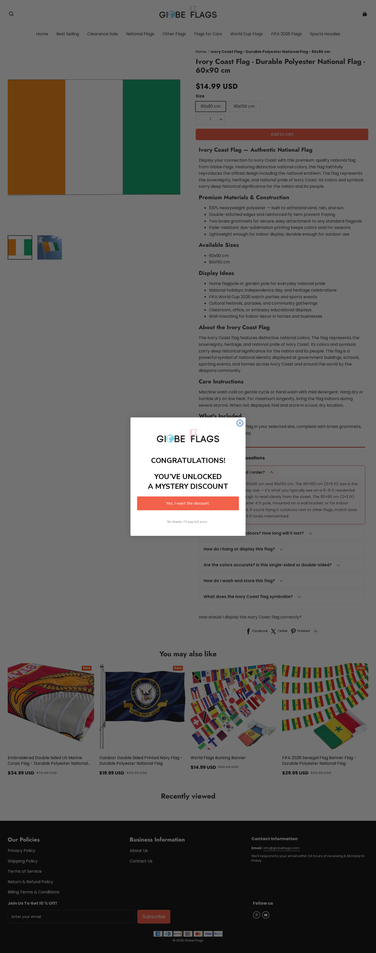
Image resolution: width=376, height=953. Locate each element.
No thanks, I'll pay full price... (188, 522)
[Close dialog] (240, 423)
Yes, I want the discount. (188, 503)
